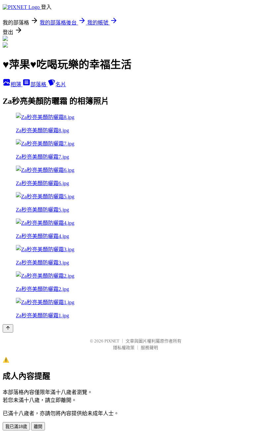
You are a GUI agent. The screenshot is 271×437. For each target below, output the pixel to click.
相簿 (16, 84)
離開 (38, 426)
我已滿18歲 (16, 426)
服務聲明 (149, 347)
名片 (61, 84)
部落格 (39, 84)
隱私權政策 (124, 347)
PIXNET (111, 340)
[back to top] (8, 328)
